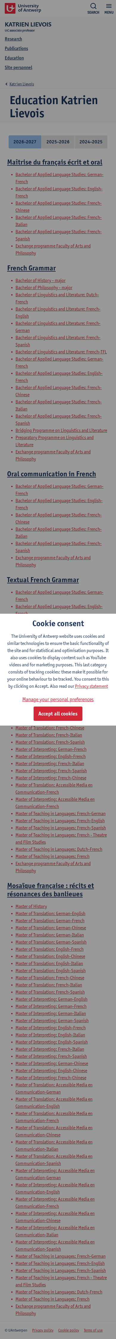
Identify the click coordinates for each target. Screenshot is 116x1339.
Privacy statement (91, 686)
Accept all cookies (58, 713)
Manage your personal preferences (58, 699)
